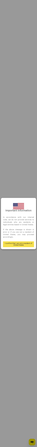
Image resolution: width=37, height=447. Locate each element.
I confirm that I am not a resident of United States (18, 244)
